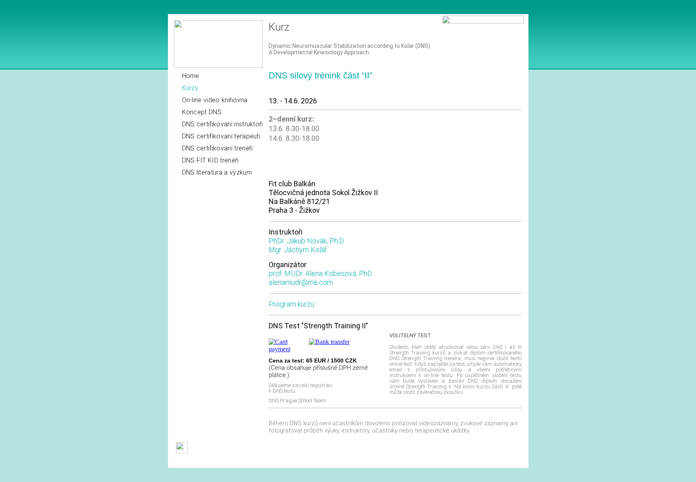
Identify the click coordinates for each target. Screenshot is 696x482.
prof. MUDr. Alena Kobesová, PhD (320, 273)
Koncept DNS (202, 112)
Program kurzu (291, 304)
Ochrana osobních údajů (316, 462)
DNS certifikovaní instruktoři (222, 124)
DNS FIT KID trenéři (210, 160)
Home (190, 76)
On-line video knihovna (215, 100)
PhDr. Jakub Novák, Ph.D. (307, 241)
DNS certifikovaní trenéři (217, 148)
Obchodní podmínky (199, 462)
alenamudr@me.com (301, 282)
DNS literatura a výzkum (217, 172)
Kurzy (190, 88)
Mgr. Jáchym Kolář (298, 249)
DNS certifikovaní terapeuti (221, 136)
